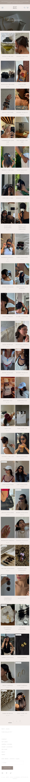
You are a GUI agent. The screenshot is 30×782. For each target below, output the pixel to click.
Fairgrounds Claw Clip (8, 141)
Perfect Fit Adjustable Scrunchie (22, 227)
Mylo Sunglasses (22, 456)
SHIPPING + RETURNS (7, 744)
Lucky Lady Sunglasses (8, 226)
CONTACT (4, 739)
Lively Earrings (7, 316)
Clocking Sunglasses (22, 628)
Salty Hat (8, 428)
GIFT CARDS (5, 742)
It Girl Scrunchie (22, 316)
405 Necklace (22, 598)
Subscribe (7, 768)
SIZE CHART (4, 749)
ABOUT (3, 752)
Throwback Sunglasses (8, 599)
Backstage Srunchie (8, 84)
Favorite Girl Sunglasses (22, 569)
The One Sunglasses (7, 568)
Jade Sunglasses (22, 484)
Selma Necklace (8, 344)
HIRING (3, 754)
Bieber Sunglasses (22, 512)
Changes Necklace (22, 540)
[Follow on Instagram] (2, 773)
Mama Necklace (8, 713)
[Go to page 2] (20, 721)
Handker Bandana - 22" (7, 258)
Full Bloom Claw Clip (22, 141)
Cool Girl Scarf (7, 198)
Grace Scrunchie (7, 112)
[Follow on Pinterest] (6, 773)
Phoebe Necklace (22, 112)
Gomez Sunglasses (8, 657)
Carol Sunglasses (8, 484)
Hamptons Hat (22, 400)
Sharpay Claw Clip (22, 198)
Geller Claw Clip (22, 56)
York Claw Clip (22, 428)
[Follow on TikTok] (11, 773)
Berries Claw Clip (8, 170)
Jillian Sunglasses (8, 512)
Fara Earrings (22, 657)
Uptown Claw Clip (8, 456)
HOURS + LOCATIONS (7, 747)
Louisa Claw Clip (7, 56)
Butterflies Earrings (8, 628)
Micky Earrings (8, 685)
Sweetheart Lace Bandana (22, 287)
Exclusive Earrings (22, 344)
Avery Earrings (22, 685)
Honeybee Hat (7, 400)
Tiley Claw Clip (22, 713)
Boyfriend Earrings (7, 540)
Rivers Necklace (7, 372)
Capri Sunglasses (22, 257)
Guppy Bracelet (22, 170)
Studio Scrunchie (8, 287)
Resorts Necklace (22, 372)
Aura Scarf (22, 84)
